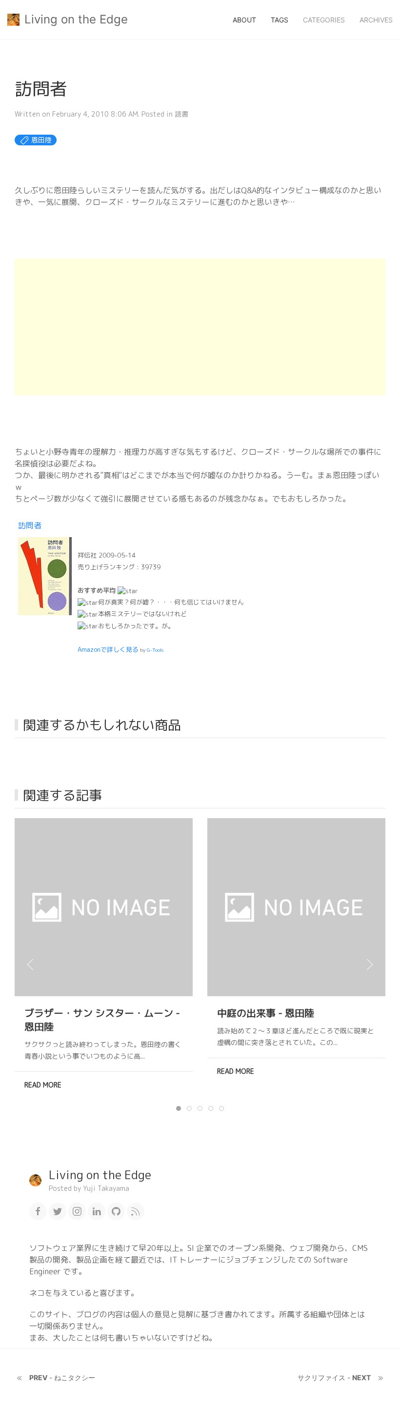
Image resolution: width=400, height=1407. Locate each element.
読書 (181, 114)
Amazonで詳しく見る (108, 649)
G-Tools (155, 649)
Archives (376, 20)
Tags (279, 20)
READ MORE (42, 1084)
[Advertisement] (200, 327)
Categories (324, 20)
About (244, 20)
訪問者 (29, 525)
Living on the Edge (76, 19)
